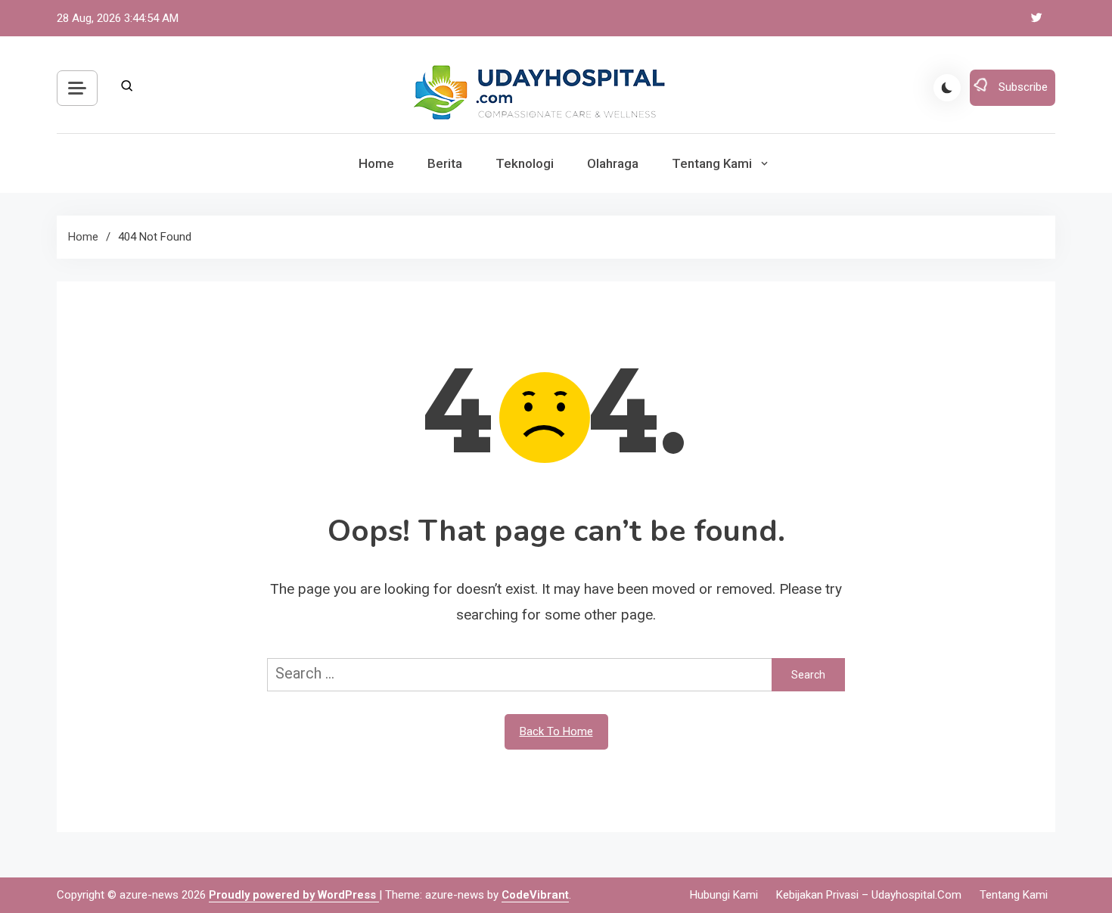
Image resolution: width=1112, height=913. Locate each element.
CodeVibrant (535, 895)
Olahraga (612, 163)
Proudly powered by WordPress (294, 895)
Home (376, 163)
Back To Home (556, 731)
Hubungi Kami (724, 895)
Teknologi (524, 163)
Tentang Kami (712, 163)
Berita (444, 163)
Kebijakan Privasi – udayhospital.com (868, 895)
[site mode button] (947, 87)
